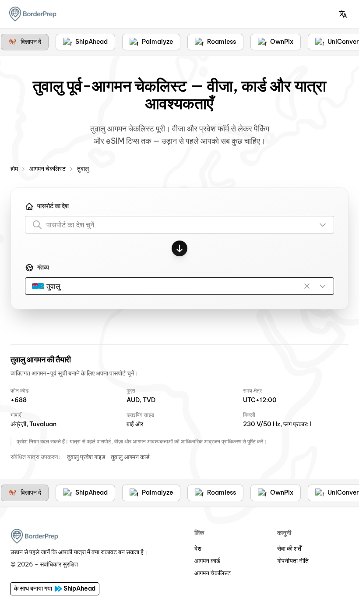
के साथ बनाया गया (54, 588)
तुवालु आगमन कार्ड (130, 457)
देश (197, 548)
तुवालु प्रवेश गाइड (86, 457)
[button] (342, 14)
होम (14, 169)
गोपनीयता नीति (293, 561)
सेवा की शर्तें (289, 548)
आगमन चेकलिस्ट (47, 169)
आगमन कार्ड (207, 561)
